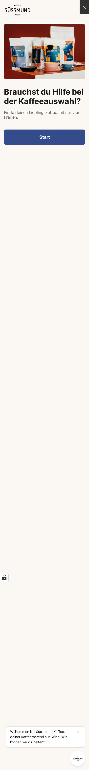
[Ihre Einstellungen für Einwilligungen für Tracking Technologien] (4, 577)
